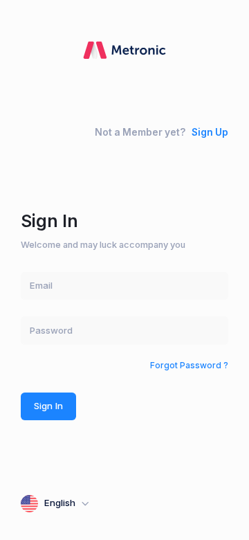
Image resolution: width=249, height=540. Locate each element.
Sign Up (210, 132)
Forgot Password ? (189, 365)
